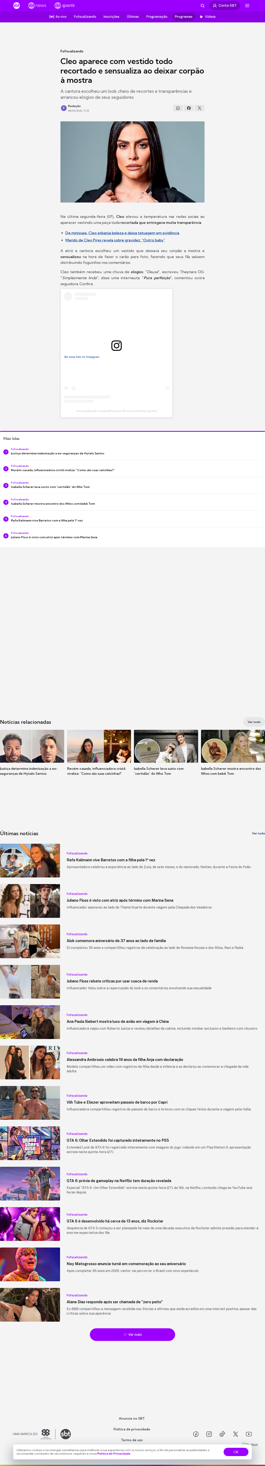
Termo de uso (132, 1440)
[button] (32, 759)
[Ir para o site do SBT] (65, 1434)
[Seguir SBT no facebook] (196, 1434)
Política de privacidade (131, 1429)
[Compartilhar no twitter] (200, 108)
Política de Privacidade (113, 1453)
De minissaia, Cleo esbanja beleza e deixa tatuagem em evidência (122, 232)
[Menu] (247, 5)
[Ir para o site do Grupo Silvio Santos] (34, 1434)
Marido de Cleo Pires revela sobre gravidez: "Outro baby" (115, 240)
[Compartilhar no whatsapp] (178, 108)
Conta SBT (228, 5)
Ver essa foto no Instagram (81, 356)
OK (236, 1452)
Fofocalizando (71, 51)
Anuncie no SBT (132, 1418)
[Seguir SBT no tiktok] (222, 1434)
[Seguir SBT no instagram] (209, 1434)
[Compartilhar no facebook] (189, 108)
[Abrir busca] (202, 5)
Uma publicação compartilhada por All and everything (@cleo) (116, 411)
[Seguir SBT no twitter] (235, 1434)
